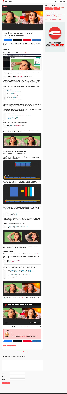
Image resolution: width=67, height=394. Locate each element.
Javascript (5, 6)
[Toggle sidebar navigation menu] (3, 1)
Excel (55, 7)
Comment (4, 359)
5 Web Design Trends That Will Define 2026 (53, 16)
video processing (13, 345)
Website (3, 379)
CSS (53, 7)
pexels (26, 52)
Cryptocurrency (49, 7)
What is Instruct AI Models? (51, 15)
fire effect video (37, 253)
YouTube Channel (27, 326)
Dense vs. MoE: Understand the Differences (53, 19)
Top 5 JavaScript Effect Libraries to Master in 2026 (55, 17)
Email (3, 376)
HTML (58, 7)
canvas (5, 345)
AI (45, 7)
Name (3, 373)
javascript (8, 345)
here (22, 297)
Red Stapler (8, 1)
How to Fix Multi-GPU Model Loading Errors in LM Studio (56, 14)
